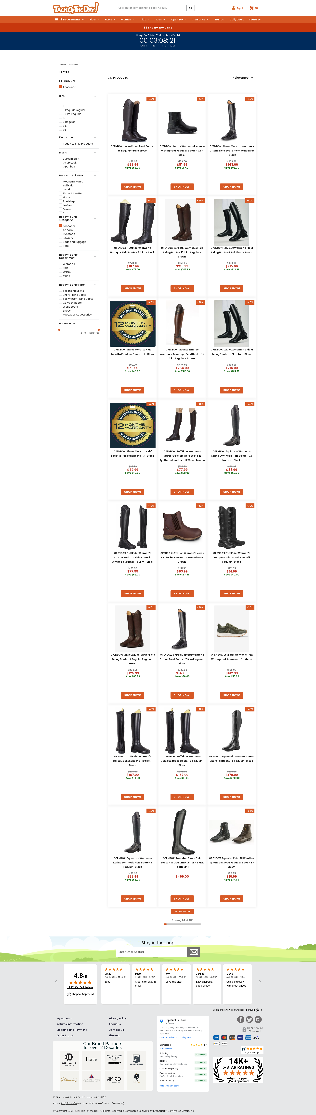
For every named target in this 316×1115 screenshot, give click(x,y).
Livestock (69, 234)
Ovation (68, 189)
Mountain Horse (73, 181)
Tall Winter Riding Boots (78, 299)
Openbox (69, 166)
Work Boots (70, 307)
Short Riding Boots (74, 295)
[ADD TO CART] (132, 186)
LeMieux (68, 205)
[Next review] (259, 982)
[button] (79, 80)
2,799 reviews (165, 1049)
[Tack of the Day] (76, 8)
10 (64, 118)
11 (64, 106)
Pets (66, 246)
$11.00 (83, 333)
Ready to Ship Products (78, 144)
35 (64, 130)
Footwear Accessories (77, 314)
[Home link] (62, 64)
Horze (66, 197)
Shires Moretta (72, 193)
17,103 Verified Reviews (80, 987)
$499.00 (93, 333)
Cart (258, 8)
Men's (66, 276)
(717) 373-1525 (69, 1103)
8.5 (65, 126)
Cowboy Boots (72, 303)
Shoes (67, 311)
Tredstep (69, 201)
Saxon (67, 209)
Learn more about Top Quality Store (175, 1037)
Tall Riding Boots (73, 291)
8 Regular (69, 122)
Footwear (73, 64)
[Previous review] (56, 982)
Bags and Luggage (74, 242)
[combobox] (155, 8)
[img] (80, 982)
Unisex (67, 272)
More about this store (169, 1086)
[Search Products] (191, 8)
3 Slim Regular (72, 114)
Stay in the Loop (158, 943)
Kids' (65, 268)
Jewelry (68, 238)
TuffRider (69, 185)
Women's (69, 264)
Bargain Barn (71, 159)
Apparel (68, 230)
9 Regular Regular (74, 110)
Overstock (70, 163)
